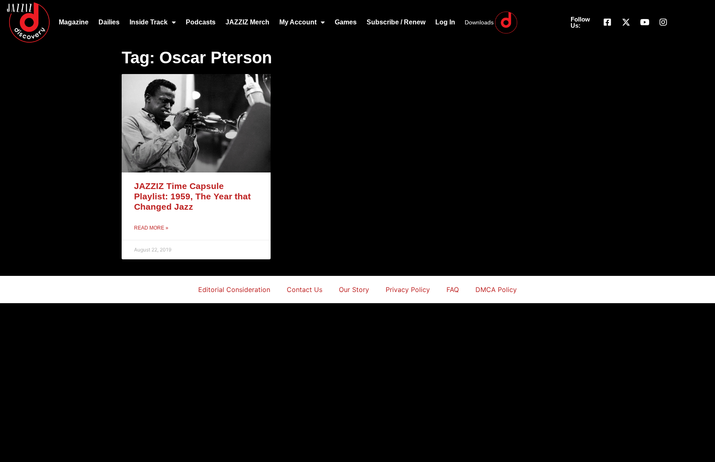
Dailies (109, 22)
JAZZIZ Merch (247, 22)
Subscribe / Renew (396, 22)
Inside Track (149, 22)
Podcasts (201, 22)
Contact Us (304, 289)
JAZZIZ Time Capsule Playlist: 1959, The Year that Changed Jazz (192, 196)
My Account (298, 22)
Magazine (74, 22)
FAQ (452, 289)
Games (346, 22)
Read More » (151, 228)
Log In (445, 22)
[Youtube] (644, 22)
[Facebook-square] (607, 22)
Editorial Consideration (234, 289)
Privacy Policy (408, 289)
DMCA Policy (496, 289)
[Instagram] (663, 22)
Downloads (479, 22)
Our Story (354, 289)
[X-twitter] (626, 22)
